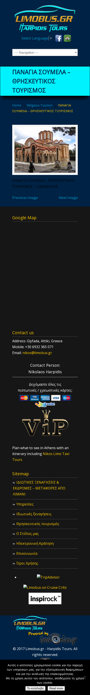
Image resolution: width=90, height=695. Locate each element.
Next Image (68, 197)
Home (16, 105)
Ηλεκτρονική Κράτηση (35, 543)
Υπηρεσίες (25, 504)
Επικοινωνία (26, 553)
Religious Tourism (39, 105)
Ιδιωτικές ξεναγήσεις (34, 514)
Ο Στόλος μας (27, 533)
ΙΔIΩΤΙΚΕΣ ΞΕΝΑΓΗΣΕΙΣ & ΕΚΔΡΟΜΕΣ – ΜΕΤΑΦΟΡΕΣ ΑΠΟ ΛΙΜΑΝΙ (39, 488)
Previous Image (25, 197)
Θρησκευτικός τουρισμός (37, 523)
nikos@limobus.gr (37, 352)
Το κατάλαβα (35, 688)
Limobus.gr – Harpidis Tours (45, 17)
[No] (84, 677)
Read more (56, 688)
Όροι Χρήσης (27, 563)
